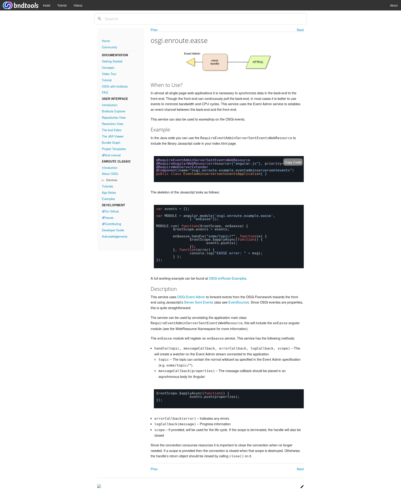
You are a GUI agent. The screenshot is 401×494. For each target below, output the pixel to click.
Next (300, 30)
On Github (112, 211)
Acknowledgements (114, 236)
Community (109, 47)
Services (111, 180)
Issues (109, 217)
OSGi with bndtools (115, 86)
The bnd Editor (112, 130)
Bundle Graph (111, 142)
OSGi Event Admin (191, 296)
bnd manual (113, 155)
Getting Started (112, 61)
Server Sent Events (198, 302)
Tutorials (107, 186)
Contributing (113, 224)
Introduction (109, 105)
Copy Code (293, 162)
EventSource (238, 302)
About (394, 5)
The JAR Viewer (112, 136)
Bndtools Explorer (113, 111)
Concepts (108, 67)
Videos (78, 5)
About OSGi (110, 173)
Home (106, 41)
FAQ (105, 92)
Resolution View (112, 123)
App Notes (109, 192)
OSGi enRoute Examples (227, 278)
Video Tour (109, 74)
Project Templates (114, 149)
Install (46, 5)
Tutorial (62, 5)
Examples (108, 198)
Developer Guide (113, 230)
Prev (154, 30)
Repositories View (114, 117)
